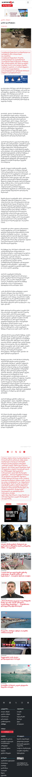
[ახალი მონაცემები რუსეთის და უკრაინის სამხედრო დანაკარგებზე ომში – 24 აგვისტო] (16, 533)
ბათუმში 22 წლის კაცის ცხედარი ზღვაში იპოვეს (14, 686)
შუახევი (19, 719)
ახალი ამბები (5, 712)
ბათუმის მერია (5, 748)
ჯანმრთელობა (5, 721)
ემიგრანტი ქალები (23, 741)
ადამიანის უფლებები (8, 761)
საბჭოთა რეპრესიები (24, 748)
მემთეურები (21, 753)
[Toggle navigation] (28, 2)
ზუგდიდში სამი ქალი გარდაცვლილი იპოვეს (10, 658)
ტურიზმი (4, 775)
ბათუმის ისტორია (23, 751)
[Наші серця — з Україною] (8, 2)
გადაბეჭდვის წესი (26, 446)
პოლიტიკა (4, 763)
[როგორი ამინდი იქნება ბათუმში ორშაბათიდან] (16, 619)
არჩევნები (4, 746)
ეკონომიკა (4, 768)
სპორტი (3, 765)
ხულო (19, 714)
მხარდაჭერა (7, 5)
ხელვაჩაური (21, 716)
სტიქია (3, 751)
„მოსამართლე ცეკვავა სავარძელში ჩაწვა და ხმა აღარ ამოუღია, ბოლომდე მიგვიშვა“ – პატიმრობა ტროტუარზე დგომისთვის (16, 603)
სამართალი (5, 716)
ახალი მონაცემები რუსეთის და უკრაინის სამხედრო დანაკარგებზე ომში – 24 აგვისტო (15, 546)
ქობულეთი (20, 724)
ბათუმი (19, 712)
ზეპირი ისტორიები (23, 739)
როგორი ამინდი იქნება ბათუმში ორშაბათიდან (14, 632)
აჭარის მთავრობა (6, 739)
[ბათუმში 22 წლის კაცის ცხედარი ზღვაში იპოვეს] (16, 673)
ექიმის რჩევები (6, 753)
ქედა (18, 721)
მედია (3, 773)
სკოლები (4, 770)
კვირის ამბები (5, 20)
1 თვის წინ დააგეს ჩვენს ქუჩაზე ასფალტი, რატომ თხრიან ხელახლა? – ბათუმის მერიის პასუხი (15, 574)
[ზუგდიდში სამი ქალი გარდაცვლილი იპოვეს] (16, 646)
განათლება (4, 719)
